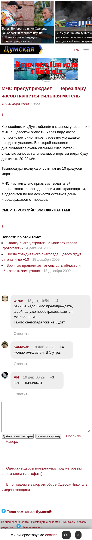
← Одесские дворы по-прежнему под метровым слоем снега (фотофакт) (41, 471)
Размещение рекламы (45, 522)
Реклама (46, 81)
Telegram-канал (32, 527)
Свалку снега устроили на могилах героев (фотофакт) (39, 245)
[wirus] (4, 301)
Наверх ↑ (13, 442)
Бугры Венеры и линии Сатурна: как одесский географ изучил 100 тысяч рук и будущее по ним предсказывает (24, 35)
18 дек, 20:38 (43, 347)
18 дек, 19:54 (38, 301)
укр (76, 49)
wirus (18, 301)
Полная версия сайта (15, 522)
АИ (16, 377)
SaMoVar (21, 347)
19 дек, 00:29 (34, 377)
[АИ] (4, 377)
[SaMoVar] (4, 347)
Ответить (21, 334)
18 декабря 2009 (15, 104)
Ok (66, 535)
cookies (51, 535)
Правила (73, 436)
